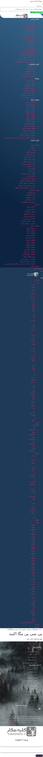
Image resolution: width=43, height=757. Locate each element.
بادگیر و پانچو (30, 81)
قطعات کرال (30, 104)
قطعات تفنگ (35, 100)
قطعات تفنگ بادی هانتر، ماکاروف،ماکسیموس (20, 138)
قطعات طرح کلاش (28, 128)
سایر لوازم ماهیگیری (28, 76)
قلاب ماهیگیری (30, 74)
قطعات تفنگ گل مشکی (27, 135)
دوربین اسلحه (30, 26)
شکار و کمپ (35, 19)
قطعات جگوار (30, 119)
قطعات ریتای (30, 116)
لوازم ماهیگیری (34, 64)
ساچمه (32, 21)
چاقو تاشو (31, 43)
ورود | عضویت (21, 739)
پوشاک (37, 78)
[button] (42, 3)
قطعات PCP (30, 121)
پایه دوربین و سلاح (29, 36)
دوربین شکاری (30, 28)
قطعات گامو (31, 102)
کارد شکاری (31, 40)
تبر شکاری (31, 45)
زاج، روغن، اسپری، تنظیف (26, 59)
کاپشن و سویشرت (29, 93)
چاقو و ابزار (31, 50)
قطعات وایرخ (30, 109)
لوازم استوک (35, 140)
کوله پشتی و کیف (29, 33)
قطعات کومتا (30, 114)
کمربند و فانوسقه (29, 88)
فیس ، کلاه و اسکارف (28, 95)
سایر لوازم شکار (29, 31)
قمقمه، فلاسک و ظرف (27, 55)
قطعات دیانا (31, 107)
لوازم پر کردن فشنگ (28, 47)
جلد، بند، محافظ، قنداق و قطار (25, 62)
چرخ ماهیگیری (30, 69)
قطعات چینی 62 (29, 126)
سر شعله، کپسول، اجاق (27, 57)
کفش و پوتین (30, 83)
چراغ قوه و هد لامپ (28, 52)
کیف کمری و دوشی (28, 38)
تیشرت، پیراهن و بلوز (28, 97)
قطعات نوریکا (30, 112)
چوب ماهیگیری (30, 71)
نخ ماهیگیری (31, 66)
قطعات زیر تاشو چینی (27, 133)
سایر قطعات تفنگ (29, 131)
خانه (40, 629)
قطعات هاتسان (30, 123)
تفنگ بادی (32, 24)
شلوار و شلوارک (29, 85)
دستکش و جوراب (29, 90)
